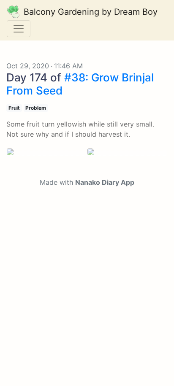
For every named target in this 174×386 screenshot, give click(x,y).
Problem (35, 108)
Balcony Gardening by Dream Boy (89, 12)
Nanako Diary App (104, 182)
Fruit (14, 108)
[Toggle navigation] (18, 28)
